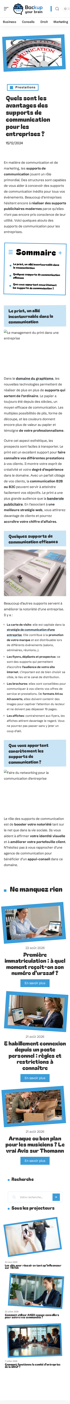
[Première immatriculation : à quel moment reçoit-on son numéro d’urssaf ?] (33, 923)
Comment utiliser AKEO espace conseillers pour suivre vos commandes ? (32, 1316)
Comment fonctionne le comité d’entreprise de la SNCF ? (32, 1365)
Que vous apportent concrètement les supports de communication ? (35, 286)
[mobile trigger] (7, 8)
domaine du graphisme (34, 378)
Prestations (25, 87)
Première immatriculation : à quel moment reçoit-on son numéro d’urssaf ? (35, 963)
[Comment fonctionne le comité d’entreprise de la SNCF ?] (34, 1340)
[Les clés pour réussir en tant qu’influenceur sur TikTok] (32, 1237)
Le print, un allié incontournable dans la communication (36, 266)
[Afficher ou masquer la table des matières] (59, 253)
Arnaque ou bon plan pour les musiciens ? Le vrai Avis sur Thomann (35, 1144)
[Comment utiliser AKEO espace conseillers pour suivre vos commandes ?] (36, 1291)
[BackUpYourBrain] (28, 8)
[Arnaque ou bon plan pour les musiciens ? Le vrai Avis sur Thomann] (33, 1106)
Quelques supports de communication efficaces (36, 275)
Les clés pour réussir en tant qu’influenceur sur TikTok (33, 1266)
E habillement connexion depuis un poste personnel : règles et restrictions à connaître (35, 1055)
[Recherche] (57, 9)
